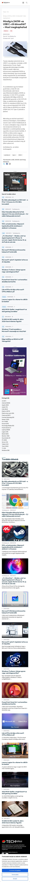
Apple (3, 405)
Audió (3, 407)
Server (4, 442)
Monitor (4, 436)
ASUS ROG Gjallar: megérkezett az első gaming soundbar (14, 792)
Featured (4, 415)
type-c (14, 155)
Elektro (6, 31)
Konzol (4, 423)
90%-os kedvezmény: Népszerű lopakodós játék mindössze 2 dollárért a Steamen (13, 226)
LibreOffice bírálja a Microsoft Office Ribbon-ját (13, 734)
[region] (15, 868)
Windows (4, 450)
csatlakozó (7, 155)
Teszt (3, 446)
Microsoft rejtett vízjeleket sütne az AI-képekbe (15, 643)
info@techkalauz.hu (12, 852)
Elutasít (15, 878)
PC (3, 440)
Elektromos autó (6, 413)
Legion (4, 432)
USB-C (20, 155)
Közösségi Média (7, 425)
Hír (11, 31)
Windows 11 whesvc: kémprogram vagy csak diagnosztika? (13, 672)
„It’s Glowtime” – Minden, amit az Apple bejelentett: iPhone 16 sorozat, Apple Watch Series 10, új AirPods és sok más (14, 580)
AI (2, 316)
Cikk (3, 233)
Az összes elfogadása (15, 870)
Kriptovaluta (5, 427)
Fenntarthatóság (7, 417)
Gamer (4, 296)
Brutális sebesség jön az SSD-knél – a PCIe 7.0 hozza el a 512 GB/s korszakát (15, 202)
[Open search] (26, 2)
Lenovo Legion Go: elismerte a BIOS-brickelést (15, 763)
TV (3, 448)
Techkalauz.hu (12, 36)
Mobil (3, 434)
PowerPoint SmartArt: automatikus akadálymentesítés (14, 703)
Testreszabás (15, 874)
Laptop (4, 430)
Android (4, 403)
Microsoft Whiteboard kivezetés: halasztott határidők (14, 612)
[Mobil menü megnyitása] (23, 2)
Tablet (4, 444)
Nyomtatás (5, 438)
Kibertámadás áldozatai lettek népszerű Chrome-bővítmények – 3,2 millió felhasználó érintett (15, 214)
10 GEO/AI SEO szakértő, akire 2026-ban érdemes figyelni (12, 822)
